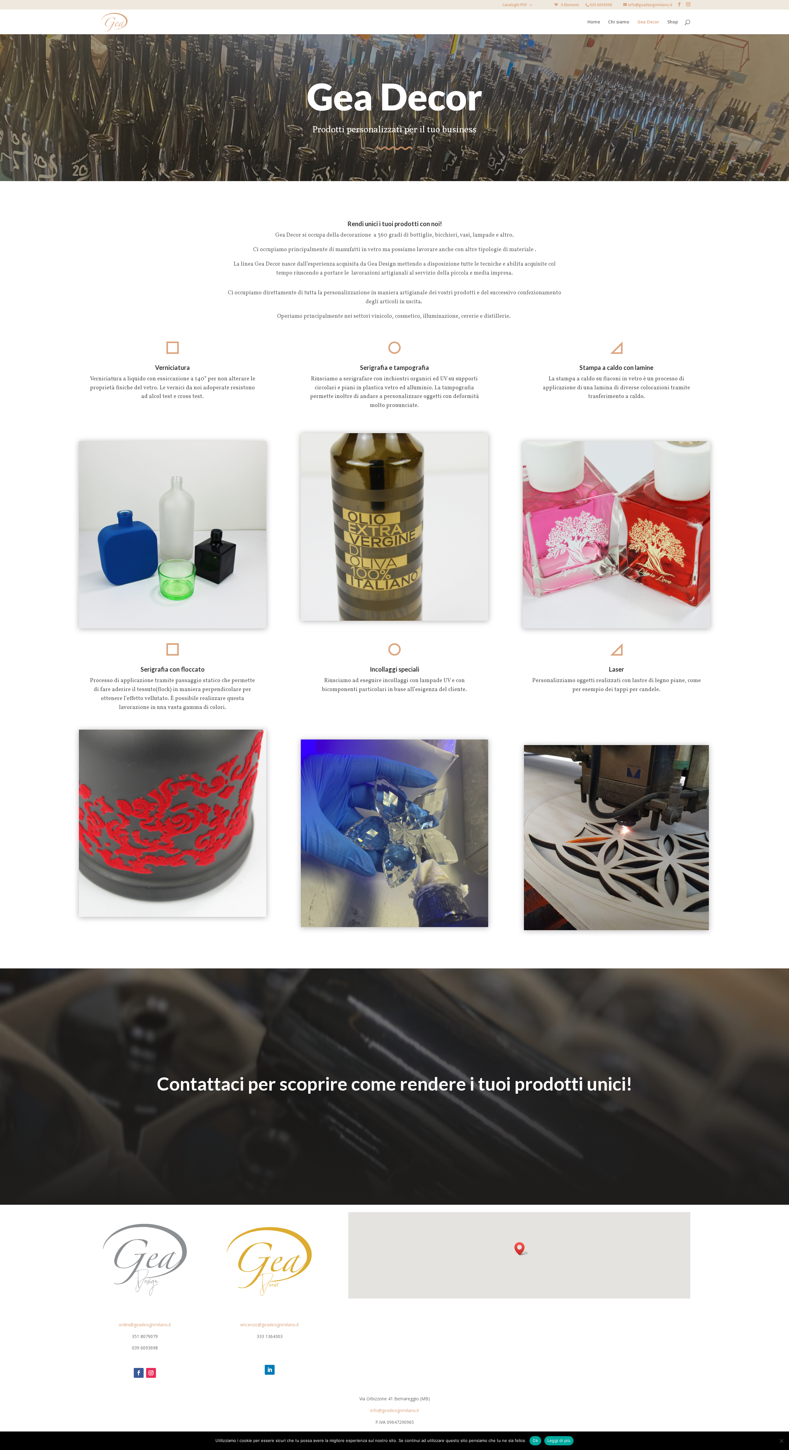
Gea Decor (648, 22)
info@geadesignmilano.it (394, 1410)
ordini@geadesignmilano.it (145, 1325)
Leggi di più (558, 1440)
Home (593, 22)
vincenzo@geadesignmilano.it (269, 1325)
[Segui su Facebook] (139, 1373)
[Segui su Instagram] (151, 1373)
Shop (672, 22)
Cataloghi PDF (514, 5)
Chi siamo (618, 22)
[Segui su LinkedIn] (270, 1370)
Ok (535, 1440)
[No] (781, 1441)
